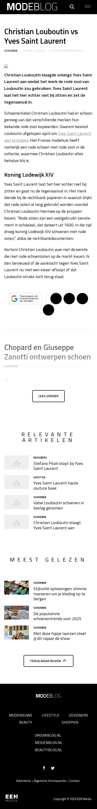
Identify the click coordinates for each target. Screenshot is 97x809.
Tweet (69, 298)
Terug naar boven (45, 660)
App (48, 310)
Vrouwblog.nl (48, 735)
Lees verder (48, 396)
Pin (82, 298)
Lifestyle (50, 715)
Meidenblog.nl (48, 742)
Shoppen (70, 722)
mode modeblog (71, 51)
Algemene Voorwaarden (50, 780)
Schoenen (10, 51)
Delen (56, 298)
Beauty (25, 722)
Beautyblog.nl (48, 750)
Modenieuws (20, 715)
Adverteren (23, 780)
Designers (78, 715)
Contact (74, 780)
